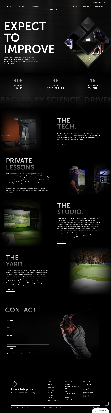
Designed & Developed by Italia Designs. (21, 407)
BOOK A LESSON (52, 400)
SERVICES (50, 387)
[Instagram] (91, 385)
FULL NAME (10, 320)
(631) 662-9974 (70, 393)
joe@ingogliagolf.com (72, 399)
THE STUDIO (51, 390)
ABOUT (49, 385)
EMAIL (9, 328)
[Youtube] (87, 385)
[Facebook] (84, 385)
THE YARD (50, 392)
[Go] (107, 403)
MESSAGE (10, 335)
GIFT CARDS (51, 398)
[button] (104, 2)
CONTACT (50, 395)
